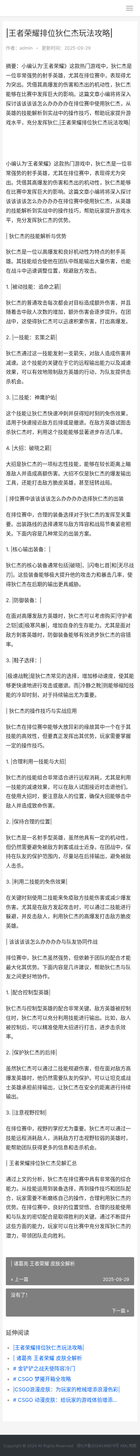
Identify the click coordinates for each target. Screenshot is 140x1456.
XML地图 (128, 1445)
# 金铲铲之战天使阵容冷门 (44, 1368)
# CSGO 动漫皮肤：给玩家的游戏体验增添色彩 (67, 1400)
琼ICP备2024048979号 (98, 1445)
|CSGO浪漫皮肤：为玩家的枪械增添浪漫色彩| (66, 1389)
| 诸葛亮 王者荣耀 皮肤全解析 (47, 1358)
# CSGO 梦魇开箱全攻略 (42, 1379)
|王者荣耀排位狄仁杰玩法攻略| (48, 1347)
